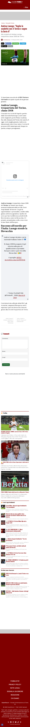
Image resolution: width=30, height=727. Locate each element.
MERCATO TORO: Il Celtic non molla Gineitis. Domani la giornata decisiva (16, 583)
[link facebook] (11, 722)
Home (3, 23)
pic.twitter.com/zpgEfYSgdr (15, 260)
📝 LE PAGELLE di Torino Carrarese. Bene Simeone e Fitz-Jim (16, 553)
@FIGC (19, 258)
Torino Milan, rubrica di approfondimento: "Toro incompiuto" (16, 506)
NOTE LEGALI (15, 688)
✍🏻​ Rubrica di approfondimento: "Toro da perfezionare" (16, 539)
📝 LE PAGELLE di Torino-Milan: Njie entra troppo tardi (16, 522)
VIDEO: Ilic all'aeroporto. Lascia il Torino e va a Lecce (17, 574)
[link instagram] (13, 722)
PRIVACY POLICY (15, 684)
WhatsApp (16, 43)
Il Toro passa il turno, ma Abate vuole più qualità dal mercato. (16, 546)
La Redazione (6, 39)
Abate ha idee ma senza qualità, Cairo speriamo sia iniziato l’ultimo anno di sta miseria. (16, 515)
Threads (5, 46)
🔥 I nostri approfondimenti (8, 502)
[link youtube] (15, 722)
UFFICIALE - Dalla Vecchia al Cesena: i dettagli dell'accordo (17, 592)
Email (11, 46)
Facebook (8, 43)
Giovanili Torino (10, 23)
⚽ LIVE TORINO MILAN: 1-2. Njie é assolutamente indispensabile (14, 530)
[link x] (8, 722)
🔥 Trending (4, 413)
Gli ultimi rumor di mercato (7, 570)
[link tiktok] (18, 722)
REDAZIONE (15, 695)
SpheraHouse (17, 724)
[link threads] (20, 722)
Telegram (23, 43)
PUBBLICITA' (15, 681)
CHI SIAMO (15, 698)
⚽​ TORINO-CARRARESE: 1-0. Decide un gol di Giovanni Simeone (17, 560)
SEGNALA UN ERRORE (15, 691)
